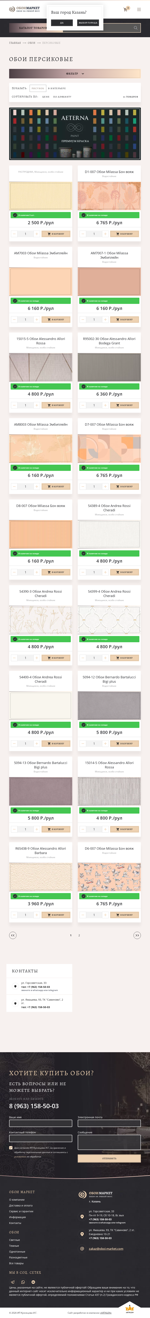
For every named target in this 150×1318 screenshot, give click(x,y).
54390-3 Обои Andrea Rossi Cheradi (40, 593)
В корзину (58, 233)
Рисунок (38, 88)
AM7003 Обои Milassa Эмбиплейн (41, 253)
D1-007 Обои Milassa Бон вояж (109, 172)
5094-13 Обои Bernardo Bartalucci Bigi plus (40, 765)
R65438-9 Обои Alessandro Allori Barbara (40, 850)
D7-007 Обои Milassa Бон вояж (109, 424)
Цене (46, 96)
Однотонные (17, 1251)
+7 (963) (100, 1219)
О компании (17, 1199)
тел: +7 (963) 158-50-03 (35, 987)
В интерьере (57, 88)
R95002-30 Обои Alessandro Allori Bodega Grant (109, 341)
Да (61, 22)
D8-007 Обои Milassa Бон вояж (40, 506)
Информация (17, 1217)
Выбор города (88, 22)
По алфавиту (62, 96)
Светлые (14, 1240)
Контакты (15, 1223)
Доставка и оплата (21, 1205)
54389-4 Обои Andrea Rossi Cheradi (109, 508)
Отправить (109, 1158)
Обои (31, 43)
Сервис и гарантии (21, 1211)
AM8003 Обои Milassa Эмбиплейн (41, 424)
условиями (20, 1156)
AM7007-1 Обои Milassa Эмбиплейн (109, 255)
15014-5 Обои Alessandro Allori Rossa (109, 765)
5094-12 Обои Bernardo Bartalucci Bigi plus (109, 679)
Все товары (16, 1263)
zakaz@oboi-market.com (106, 1249)
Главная (15, 43)
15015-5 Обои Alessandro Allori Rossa (40, 341)
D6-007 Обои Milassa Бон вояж (109, 848)
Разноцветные (18, 1257)
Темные (14, 1245)
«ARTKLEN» (106, 1312)
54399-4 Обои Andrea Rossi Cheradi (109, 593)
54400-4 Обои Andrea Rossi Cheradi (40, 679)
